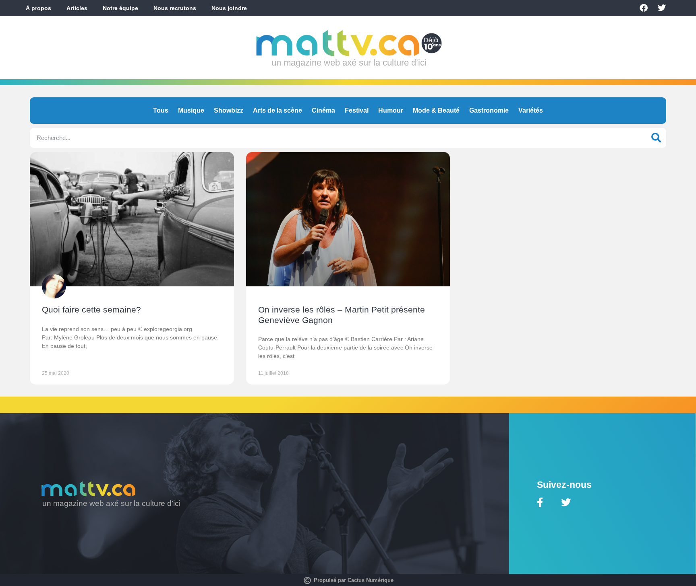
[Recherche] (656, 138)
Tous (160, 110)
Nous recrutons (174, 8)
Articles (76, 8)
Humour (390, 110)
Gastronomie (489, 110)
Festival (357, 110)
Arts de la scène (277, 110)
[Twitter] (662, 8)
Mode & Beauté (436, 110)
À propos (38, 8)
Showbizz (228, 110)
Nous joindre (229, 8)
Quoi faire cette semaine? (91, 309)
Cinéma (323, 110)
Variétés (530, 110)
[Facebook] (644, 8)
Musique (191, 110)
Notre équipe (120, 8)
